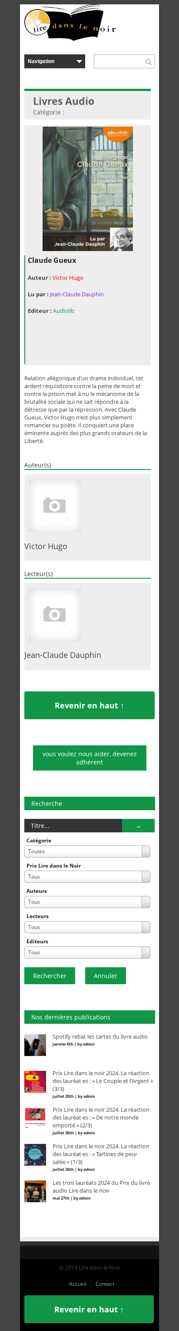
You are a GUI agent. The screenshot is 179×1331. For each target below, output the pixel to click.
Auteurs (37, 891)
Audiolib (63, 311)
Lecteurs (38, 916)
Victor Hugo (68, 278)
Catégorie (39, 840)
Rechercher (49, 976)
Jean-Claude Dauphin (77, 294)
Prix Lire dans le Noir (54, 865)
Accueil (77, 1283)
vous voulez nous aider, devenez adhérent (90, 758)
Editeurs (37, 941)
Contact (105, 1283)
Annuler (105, 976)
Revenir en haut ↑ (89, 705)
